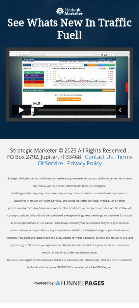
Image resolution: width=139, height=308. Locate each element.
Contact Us (99, 157)
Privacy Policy (84, 163)
